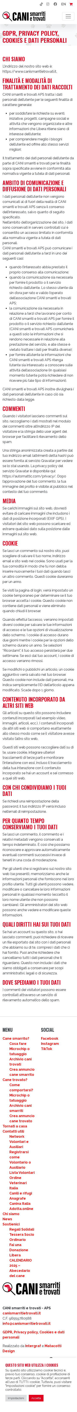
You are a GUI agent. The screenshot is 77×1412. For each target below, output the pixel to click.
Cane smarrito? (16, 1038)
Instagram (50, 1044)
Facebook (49, 1038)
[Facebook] (55, 4)
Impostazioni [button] (16, 1398)
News (7, 1219)
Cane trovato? (15, 1080)
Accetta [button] (36, 1398)
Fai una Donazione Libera (18, 1250)
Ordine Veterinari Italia (18, 1183)
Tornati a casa (15, 1126)
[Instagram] (48, 4)
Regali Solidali (21, 1229)
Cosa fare (17, 1044)
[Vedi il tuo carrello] (71, 4)
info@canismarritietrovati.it (27, 1324)
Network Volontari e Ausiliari (19, 1142)
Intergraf (33, 1346)
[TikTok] (41, 4)
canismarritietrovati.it (22, 1313)
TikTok (46, 1049)
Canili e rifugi (20, 1193)
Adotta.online (21, 1209)
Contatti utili (13, 1131)
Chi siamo (11, 1214)
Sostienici (11, 1224)
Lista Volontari (22, 1173)
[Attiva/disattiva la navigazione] (68, 16)
